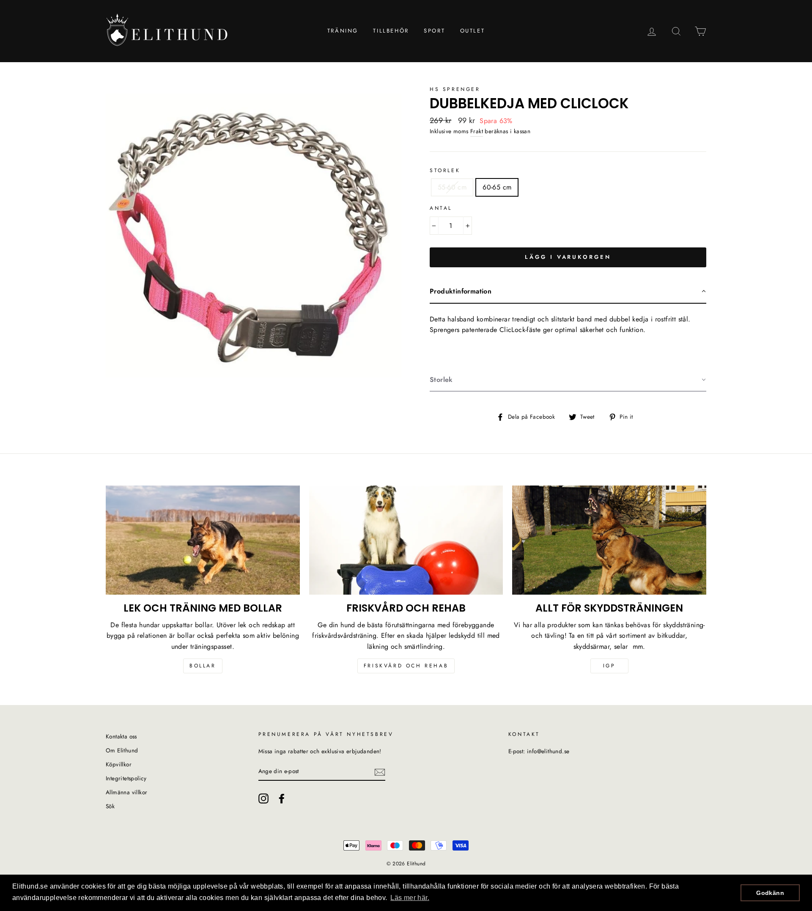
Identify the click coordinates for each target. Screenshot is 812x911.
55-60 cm (452, 187)
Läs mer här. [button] (409, 897)
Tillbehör (391, 31)
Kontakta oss (121, 736)
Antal (441, 208)
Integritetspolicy (126, 778)
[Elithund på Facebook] (282, 798)
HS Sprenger (455, 89)
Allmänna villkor (126, 792)
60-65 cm (497, 187)
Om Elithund (122, 750)
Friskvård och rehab (406, 666)
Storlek (445, 170)
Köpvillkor (119, 764)
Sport (434, 31)
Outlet (472, 31)
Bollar (202, 666)
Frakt (476, 131)
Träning (342, 31)
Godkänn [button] (770, 892)
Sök (110, 806)
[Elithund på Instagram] (263, 798)
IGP (609, 666)
